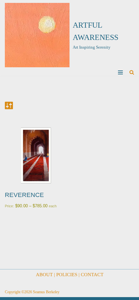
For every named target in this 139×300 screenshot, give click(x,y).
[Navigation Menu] (120, 72)
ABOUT (44, 274)
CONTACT (92, 274)
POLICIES (66, 274)
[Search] (131, 72)
